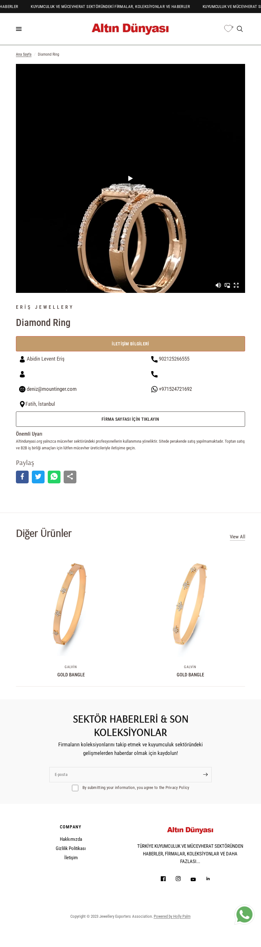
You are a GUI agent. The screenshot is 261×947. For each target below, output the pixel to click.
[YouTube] (198, 879)
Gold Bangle (71, 675)
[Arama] (240, 29)
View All (237, 537)
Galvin (71, 667)
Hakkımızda (71, 839)
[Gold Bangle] (71, 604)
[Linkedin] (213, 879)
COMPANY (71, 827)
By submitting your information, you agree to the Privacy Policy (135, 787)
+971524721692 (175, 389)
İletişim (71, 858)
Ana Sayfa (24, 54)
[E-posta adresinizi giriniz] (205, 774)
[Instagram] (183, 879)
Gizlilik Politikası (71, 848)
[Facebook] (168, 879)
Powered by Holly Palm (172, 916)
